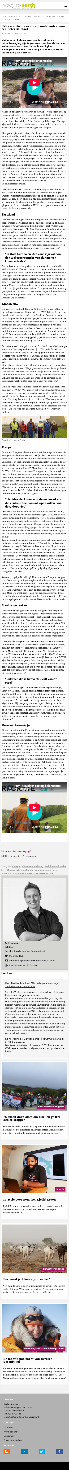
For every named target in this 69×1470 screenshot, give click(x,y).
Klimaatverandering (32, 866)
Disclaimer (9, 1436)
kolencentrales (43, 870)
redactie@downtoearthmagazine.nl (21, 1417)
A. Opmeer (6, 33)
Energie (16, 866)
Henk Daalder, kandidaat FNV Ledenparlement (29, 983)
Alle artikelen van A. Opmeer (24, 965)
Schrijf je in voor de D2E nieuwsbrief (19, 856)
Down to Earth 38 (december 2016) (35, 874)
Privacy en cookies (13, 1440)
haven (55, 870)
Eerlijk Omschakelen (55, 866)
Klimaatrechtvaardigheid (20, 870)
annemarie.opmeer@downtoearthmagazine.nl (32, 960)
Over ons (8, 1427)
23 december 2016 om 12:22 (20, 986)
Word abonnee (11, 1431)
